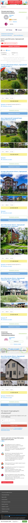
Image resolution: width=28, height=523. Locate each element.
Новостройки (4, 499)
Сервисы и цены (5, 506)
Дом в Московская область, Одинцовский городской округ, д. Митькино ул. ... (12, 357)
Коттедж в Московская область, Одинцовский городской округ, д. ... (14, 65)
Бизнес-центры (5, 504)
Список (4, 50)
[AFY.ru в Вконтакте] (9, 516)
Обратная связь (5, 511)
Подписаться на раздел (11, 43)
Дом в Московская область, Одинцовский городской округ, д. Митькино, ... (12, 225)
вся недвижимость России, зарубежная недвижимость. (16, 515)
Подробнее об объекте (14, 113)
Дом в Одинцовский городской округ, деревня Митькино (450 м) (11, 118)
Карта (9, 50)
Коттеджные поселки (6, 501)
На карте (19, 30)
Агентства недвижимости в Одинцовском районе (8, 333)
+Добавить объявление (14, 46)
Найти (2, 441)
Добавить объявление (15, 2)
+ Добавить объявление (7, 482)
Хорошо (24, 521)
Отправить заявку (14, 425)
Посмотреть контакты (14, 110)
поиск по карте (14, 349)
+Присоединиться (23, 12)
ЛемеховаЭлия (11, 16)
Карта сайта (4, 497)
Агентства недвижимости (7, 492)
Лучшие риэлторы (5, 494)
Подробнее (15, 521)
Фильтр (10, 30)
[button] (27, 18)
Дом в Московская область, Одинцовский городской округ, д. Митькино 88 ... (12, 279)
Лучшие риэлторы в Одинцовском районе (8, 12)
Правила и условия (5, 509)
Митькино (3, 104)
